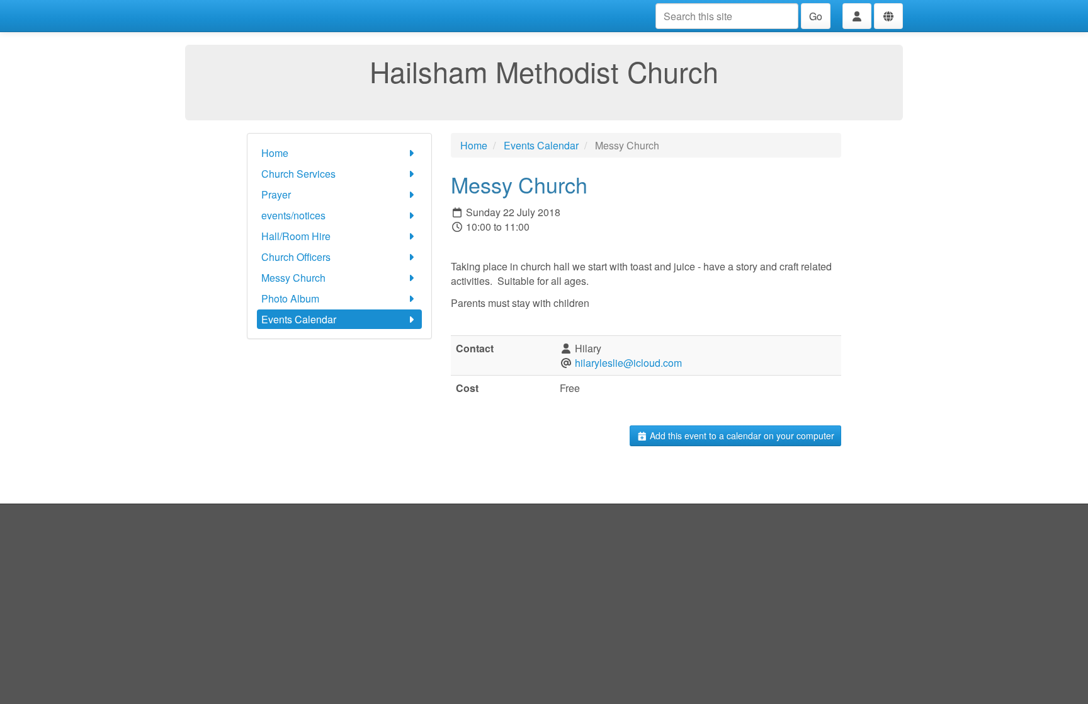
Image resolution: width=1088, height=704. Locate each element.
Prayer (276, 194)
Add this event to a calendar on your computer (740, 435)
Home (274, 153)
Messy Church (293, 277)
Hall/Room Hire (296, 236)
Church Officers (296, 257)
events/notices (293, 215)
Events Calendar (298, 319)
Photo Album (290, 298)
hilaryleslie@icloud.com (628, 362)
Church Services (298, 173)
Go (815, 16)
